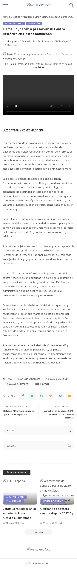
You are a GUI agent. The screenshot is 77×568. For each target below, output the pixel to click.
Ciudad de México (57, 378)
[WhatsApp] (41, 396)
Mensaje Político (53, 501)
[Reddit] (51, 396)
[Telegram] (60, 396)
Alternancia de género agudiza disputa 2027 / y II (56, 513)
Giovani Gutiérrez (17, 384)
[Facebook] (23, 396)
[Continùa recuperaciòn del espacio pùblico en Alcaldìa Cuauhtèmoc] (20, 492)
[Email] (69, 396)
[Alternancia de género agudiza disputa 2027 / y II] (57, 492)
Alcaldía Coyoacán (29, 378)
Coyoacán (34, 23)
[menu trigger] (7, 5)
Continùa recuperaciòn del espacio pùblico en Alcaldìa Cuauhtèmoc (20, 513)
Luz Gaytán (42, 384)
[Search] (70, 5)
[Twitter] (32, 396)
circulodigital (10, 41)
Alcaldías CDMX (14, 23)
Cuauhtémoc (13, 501)
